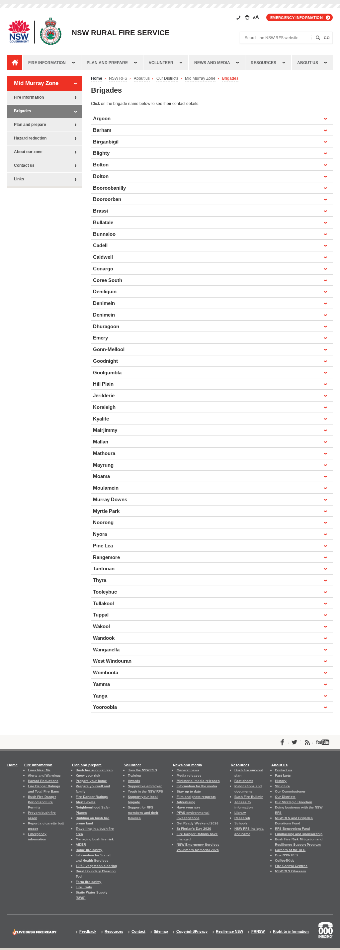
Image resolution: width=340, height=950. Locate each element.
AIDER (81, 844)
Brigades (230, 78)
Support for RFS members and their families (143, 813)
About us (307, 62)
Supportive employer (145, 786)
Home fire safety (89, 850)
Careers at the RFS (290, 850)
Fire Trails (84, 887)
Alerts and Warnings (44, 775)
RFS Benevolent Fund (292, 828)
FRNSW (258, 931)
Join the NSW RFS (142, 770)
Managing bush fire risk (95, 839)
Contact (138, 931)
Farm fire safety (88, 882)
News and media (212, 62)
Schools (241, 823)
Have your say (188, 807)
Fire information (47, 62)
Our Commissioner (290, 791)
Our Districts (167, 78)
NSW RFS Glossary (290, 871)
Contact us (24, 165)
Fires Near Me (39, 770)
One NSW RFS (286, 855)
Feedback (87, 931)
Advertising (186, 802)
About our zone (28, 151)
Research (242, 818)
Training (134, 775)
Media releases (189, 775)
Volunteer (161, 62)
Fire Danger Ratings (92, 797)
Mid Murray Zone (200, 78)
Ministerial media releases (198, 781)
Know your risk (88, 775)
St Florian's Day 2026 (194, 828)
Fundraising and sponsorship (298, 834)
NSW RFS (118, 78)
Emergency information (296, 18)
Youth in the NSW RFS (145, 791)
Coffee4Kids (285, 860)
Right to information (291, 931)
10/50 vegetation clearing (96, 866)
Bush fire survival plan (94, 770)
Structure (282, 786)
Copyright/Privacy (192, 931)
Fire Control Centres (291, 866)
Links (19, 179)
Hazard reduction (30, 138)
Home (96, 78)
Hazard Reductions (43, 781)
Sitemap (161, 931)
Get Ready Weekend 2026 (197, 823)
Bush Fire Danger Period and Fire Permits (42, 802)
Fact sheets (243, 781)
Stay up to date (189, 791)
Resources (263, 62)
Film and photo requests (196, 797)
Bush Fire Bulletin (248, 797)
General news (188, 770)
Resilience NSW (229, 931)
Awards (134, 781)
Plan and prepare (107, 62)
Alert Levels (85, 802)
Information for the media (197, 786)
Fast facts (283, 775)
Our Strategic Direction (293, 802)
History (281, 781)
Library (240, 812)
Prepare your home (91, 781)
